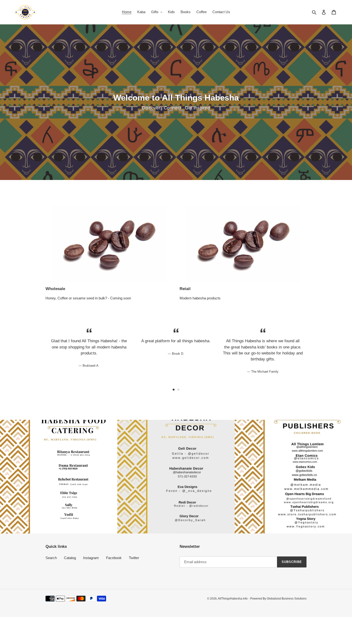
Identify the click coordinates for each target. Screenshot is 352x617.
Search (51, 558)
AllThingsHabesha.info (233, 598)
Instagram (91, 558)
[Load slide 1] (173, 389)
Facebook (114, 558)
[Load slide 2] (178, 389)
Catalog (70, 558)
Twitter (134, 558)
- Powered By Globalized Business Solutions (278, 598)
